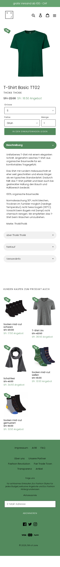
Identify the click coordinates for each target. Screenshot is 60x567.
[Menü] (54, 15)
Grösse (8, 104)
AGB (34, 447)
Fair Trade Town (43, 463)
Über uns (19, 458)
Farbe (7, 117)
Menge (45, 117)
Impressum (21, 447)
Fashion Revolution (19, 463)
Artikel (39, 468)
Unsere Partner (37, 458)
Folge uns (30, 478)
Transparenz (24, 468)
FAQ (43, 447)
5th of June (32, 545)
